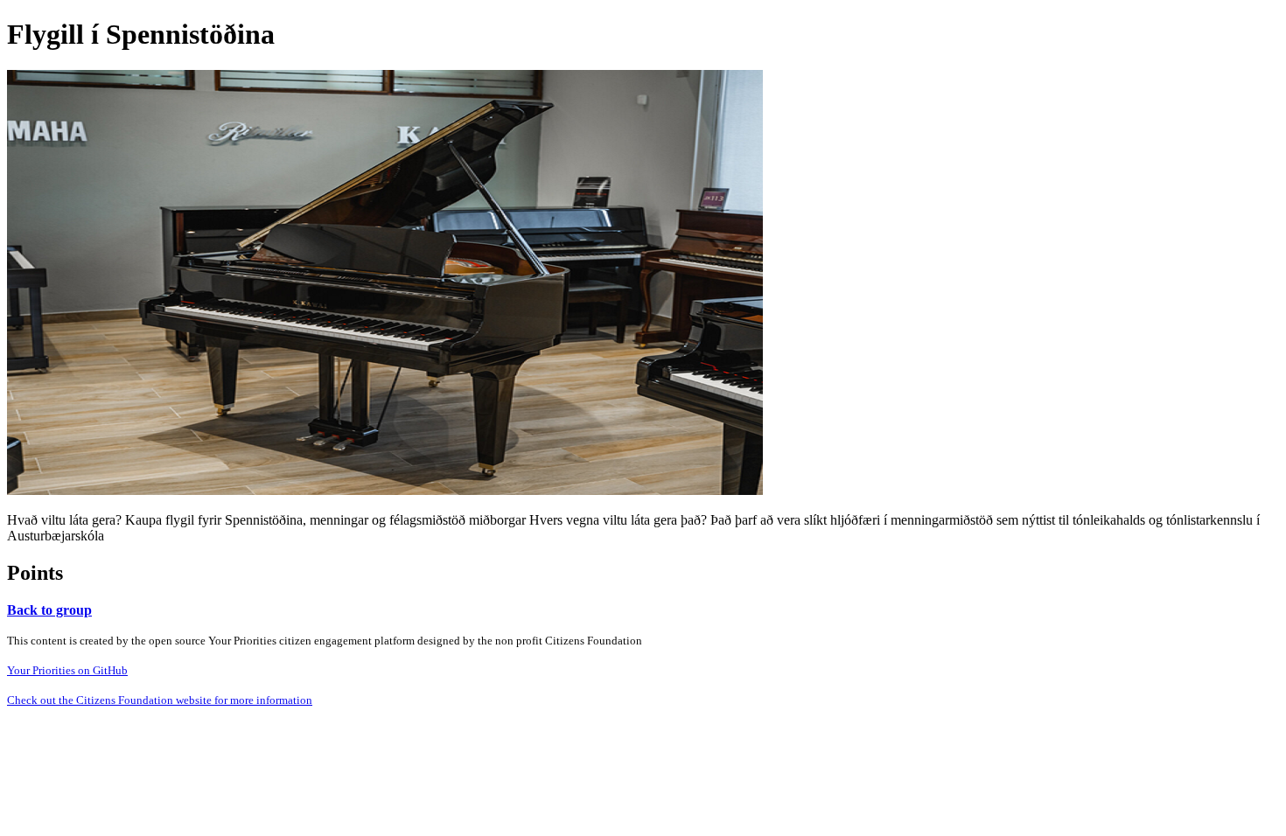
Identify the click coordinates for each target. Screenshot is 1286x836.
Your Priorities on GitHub (67, 670)
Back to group (49, 610)
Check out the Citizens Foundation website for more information (159, 700)
